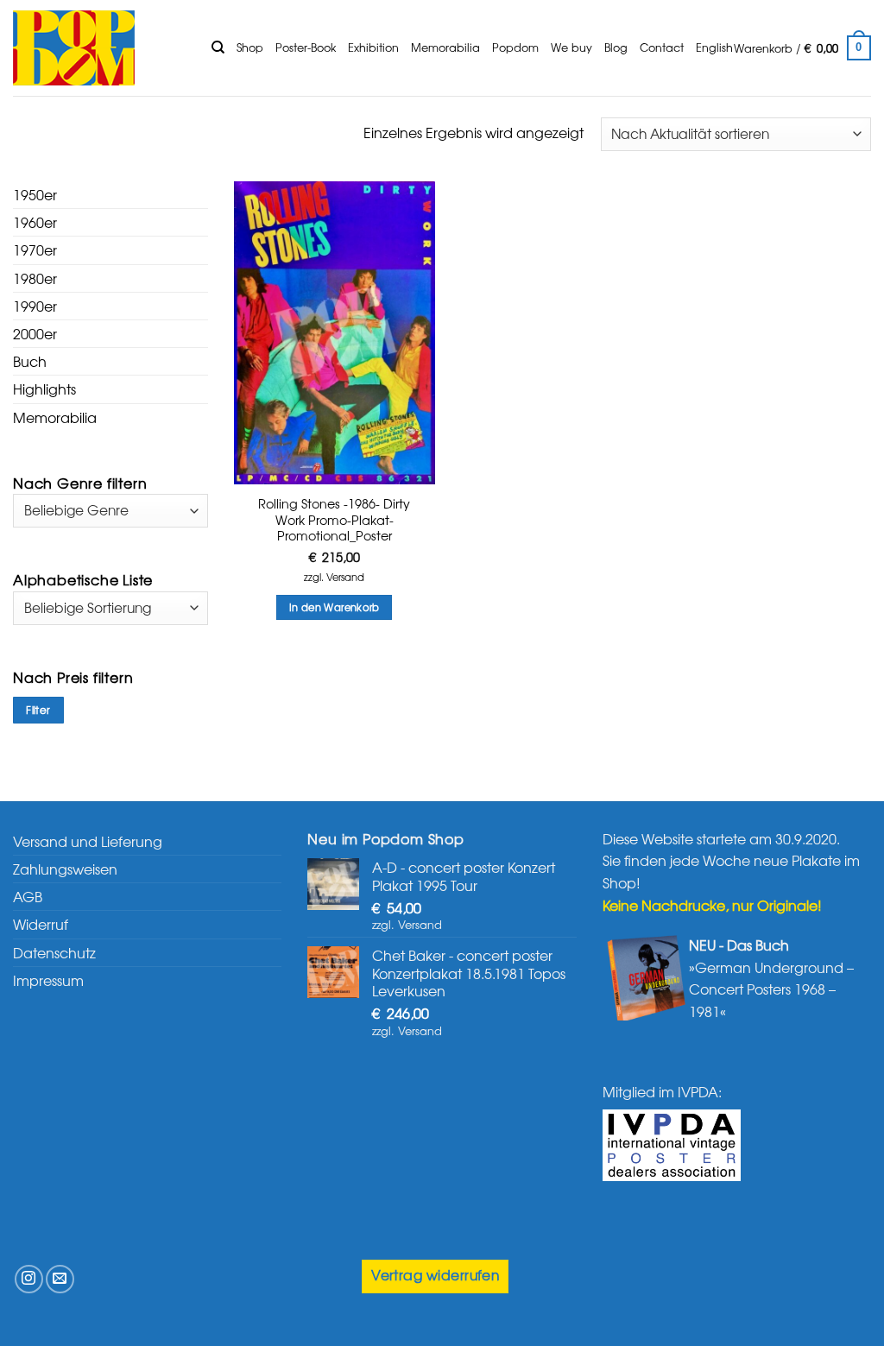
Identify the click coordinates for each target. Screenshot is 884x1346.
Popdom (515, 47)
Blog (616, 47)
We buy (571, 47)
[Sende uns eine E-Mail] (60, 1279)
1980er (35, 278)
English (714, 47)
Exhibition (373, 47)
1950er (35, 194)
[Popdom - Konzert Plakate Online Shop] (99, 48)
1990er (35, 305)
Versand (345, 577)
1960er (35, 222)
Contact (662, 47)
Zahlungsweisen (65, 868)
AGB (27, 896)
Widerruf (40, 923)
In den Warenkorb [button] (334, 607)
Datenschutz (54, 952)
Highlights (44, 388)
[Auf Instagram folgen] (29, 1279)
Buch (30, 361)
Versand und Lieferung (87, 841)
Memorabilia (445, 47)
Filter (38, 709)
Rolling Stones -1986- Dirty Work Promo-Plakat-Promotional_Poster (334, 520)
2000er (35, 333)
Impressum (48, 980)
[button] (802, 48)
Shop (250, 47)
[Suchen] (218, 47)
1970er (35, 249)
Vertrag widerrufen (435, 1275)
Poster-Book (305, 47)
